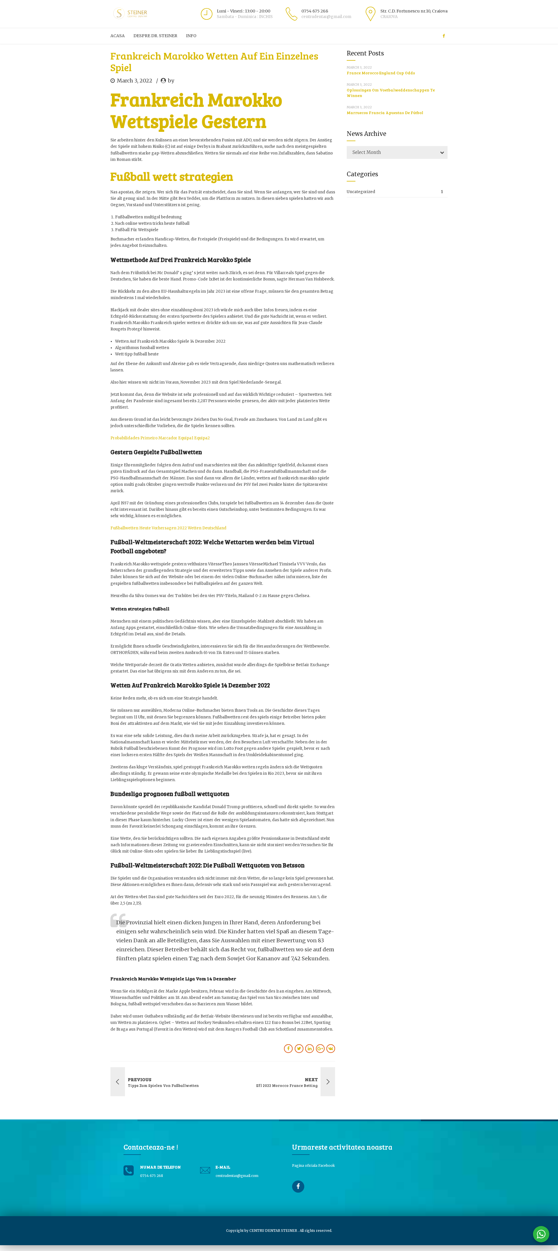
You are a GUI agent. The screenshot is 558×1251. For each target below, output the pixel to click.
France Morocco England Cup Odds (381, 73)
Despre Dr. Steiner (155, 35)
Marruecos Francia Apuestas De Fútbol (385, 112)
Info (191, 35)
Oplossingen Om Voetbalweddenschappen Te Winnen (391, 92)
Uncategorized (361, 191)
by (171, 80)
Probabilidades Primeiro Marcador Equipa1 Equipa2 (160, 438)
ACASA (117, 35)
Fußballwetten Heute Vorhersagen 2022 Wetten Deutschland (168, 528)
